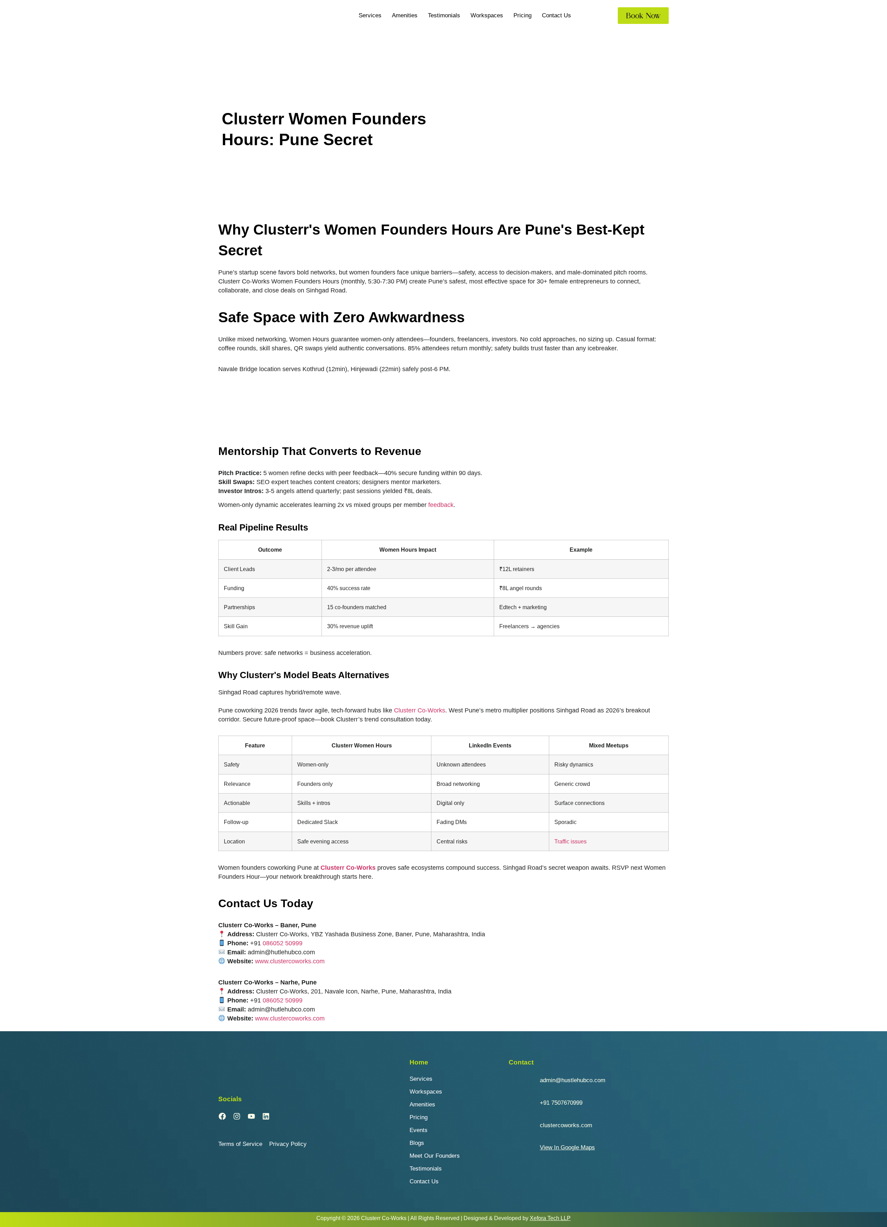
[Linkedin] (265, 1116)
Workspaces (487, 15)
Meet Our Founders (435, 1155)
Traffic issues (570, 841)
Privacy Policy (288, 1144)
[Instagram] (236, 1116)
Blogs (417, 1143)
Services (370, 15)
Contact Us (556, 15)
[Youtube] (251, 1116)
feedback (441, 504)
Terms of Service (240, 1144)
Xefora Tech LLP (550, 1218)
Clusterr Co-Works (419, 710)
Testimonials (444, 15)
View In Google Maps (567, 1147)
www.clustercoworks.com (290, 961)
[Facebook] (222, 1116)
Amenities (405, 15)
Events (419, 1130)
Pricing (522, 15)
